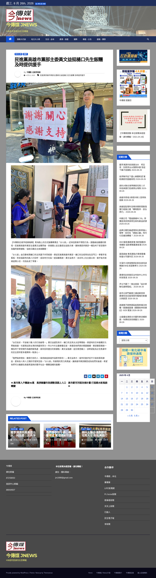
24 (137, 404)
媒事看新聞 (109, 500)
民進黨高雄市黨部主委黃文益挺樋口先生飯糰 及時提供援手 (62, 75)
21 (122, 404)
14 (122, 399)
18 (142, 399)
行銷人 (107, 512)
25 (142, 404)
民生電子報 (109, 518)
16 (132, 399)
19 (147, 399)
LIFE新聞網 (109, 488)
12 (147, 393)
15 (127, 399)
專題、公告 (87, 39)
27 (152, 404)
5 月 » (136, 416)
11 (142, 393)
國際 (75, 39)
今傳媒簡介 (118, 573)
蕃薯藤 (107, 482)
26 (147, 404)
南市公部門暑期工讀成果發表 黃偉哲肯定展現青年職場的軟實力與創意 (133, 296)
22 (127, 404)
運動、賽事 (101, 39)
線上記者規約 (142, 573)
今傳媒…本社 (110, 476)
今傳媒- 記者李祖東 (34, 72)
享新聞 (107, 524)
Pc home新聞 (110, 494)
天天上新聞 (109, 506)
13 (152, 393)
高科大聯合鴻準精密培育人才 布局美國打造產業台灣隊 (94, 435)
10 (137, 393)
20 (152, 399)
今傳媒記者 (130, 573)
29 (127, 410)
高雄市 (25, 54)
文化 (83, 429)
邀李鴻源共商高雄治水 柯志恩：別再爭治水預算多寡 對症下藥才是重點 (23, 437)
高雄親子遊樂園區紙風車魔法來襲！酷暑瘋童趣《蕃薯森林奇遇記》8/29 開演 (133, 307)
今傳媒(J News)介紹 (103, 573)
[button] (148, 39)
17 (137, 399)
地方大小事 (35, 39)
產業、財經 (64, 39)
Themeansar (48, 573)
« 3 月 (130, 416)
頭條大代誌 (21, 39)
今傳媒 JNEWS (21, 25)
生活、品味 (49, 39)
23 (132, 404)
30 (132, 410)
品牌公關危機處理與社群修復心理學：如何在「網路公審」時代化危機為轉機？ (133, 233)
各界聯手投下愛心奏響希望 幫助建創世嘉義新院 (59, 435)
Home (90, 573)
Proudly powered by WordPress (17, 573)
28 (122, 410)
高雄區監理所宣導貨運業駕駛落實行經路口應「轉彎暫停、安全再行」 (133, 209)
